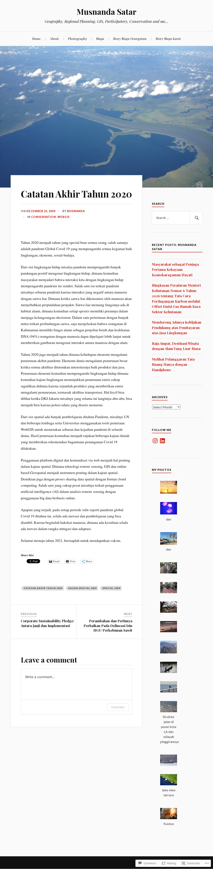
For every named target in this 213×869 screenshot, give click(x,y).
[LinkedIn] (162, 440)
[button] (168, 488)
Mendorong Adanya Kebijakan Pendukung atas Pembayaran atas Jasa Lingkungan (176, 327)
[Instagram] (155, 440)
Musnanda (76, 211)
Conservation (43, 216)
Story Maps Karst (168, 38)
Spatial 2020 (111, 588)
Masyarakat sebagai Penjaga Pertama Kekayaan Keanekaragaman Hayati (175, 269)
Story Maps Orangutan (130, 38)
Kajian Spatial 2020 (82, 588)
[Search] (196, 218)
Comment (117, 707)
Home (36, 38)
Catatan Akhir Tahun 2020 (43, 588)
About (54, 38)
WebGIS (63, 216)
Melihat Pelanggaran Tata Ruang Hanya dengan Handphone (173, 364)
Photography (77, 38)
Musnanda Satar (106, 11)
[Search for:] (177, 218)
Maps (100, 38)
